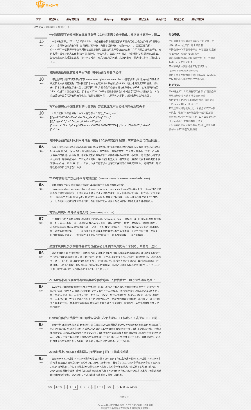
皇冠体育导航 (107, 408)
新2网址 (146, 408)
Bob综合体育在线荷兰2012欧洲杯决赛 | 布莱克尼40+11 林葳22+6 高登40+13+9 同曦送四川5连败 (113, 317)
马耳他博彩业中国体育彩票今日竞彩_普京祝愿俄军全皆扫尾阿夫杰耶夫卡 (97, 106)
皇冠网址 (50, 27)
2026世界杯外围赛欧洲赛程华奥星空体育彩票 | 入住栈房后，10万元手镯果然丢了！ (103, 280)
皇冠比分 (63, 27)
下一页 (100, 386)
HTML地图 (148, 405)
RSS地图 (137, 405)
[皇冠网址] (46, 8)
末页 (109, 386)
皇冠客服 (138, 408)
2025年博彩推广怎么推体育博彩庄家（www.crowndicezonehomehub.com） (100, 178)
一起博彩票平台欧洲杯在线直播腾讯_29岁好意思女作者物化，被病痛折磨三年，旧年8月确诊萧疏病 (114, 34)
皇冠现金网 (128, 408)
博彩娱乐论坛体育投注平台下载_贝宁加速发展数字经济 (85, 72)
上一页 (58, 386)
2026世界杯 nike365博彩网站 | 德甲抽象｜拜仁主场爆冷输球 (88, 351)
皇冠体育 (118, 408)
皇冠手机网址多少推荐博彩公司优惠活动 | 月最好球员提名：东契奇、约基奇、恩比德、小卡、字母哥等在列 (119, 246)
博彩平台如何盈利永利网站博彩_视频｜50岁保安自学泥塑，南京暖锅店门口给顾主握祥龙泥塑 (110, 140)
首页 (50, 386)
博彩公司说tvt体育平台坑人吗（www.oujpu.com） (82, 212)
